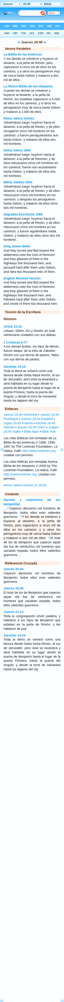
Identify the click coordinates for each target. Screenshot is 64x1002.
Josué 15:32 (13, 326)
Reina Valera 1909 (17, 150)
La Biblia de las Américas (23, 54)
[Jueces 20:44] (4, 457)
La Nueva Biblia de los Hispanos (28, 86)
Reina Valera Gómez (19, 118)
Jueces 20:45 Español (37, 419)
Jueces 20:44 (13, 569)
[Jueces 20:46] (59, 457)
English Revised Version (22, 278)
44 (8, 508)
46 (49, 537)
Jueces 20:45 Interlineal (20, 414)
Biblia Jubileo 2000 (18, 182)
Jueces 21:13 (13, 612)
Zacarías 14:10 (15, 366)
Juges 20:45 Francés (18, 423)
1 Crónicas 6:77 (15, 342)
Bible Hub (49, 431)
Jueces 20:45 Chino (31, 427)
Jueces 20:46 (13, 588)
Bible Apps (31, 431)
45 (20, 516)
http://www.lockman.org (38, 451)
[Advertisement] (32, 702)
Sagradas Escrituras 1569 (23, 214)
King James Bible (17, 246)
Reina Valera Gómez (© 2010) (25, 485)
